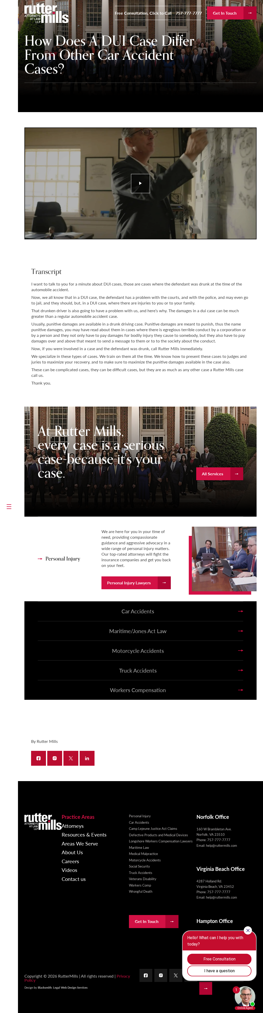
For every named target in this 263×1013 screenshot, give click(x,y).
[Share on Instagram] (54, 758)
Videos (69, 869)
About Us (72, 852)
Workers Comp (140, 885)
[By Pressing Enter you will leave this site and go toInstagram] (160, 975)
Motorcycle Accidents (145, 860)
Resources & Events (84, 834)
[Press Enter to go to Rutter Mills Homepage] (43, 821)
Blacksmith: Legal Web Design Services (63, 987)
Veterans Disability (142, 878)
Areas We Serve (80, 843)
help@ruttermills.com (221, 845)
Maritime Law (139, 847)
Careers (70, 861)
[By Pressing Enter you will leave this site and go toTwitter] (175, 975)
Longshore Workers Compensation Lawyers (161, 841)
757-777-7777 (189, 13)
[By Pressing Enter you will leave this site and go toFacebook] (146, 975)
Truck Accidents (140, 872)
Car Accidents (139, 822)
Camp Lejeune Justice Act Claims (153, 828)
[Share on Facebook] (38, 758)
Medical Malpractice (143, 853)
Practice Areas (78, 816)
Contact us (74, 878)
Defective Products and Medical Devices (158, 834)
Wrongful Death (140, 891)
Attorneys (73, 825)
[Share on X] (70, 758)
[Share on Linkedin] (87, 758)
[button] (9, 506)
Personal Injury (140, 815)
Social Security (139, 866)
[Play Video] (140, 183)
